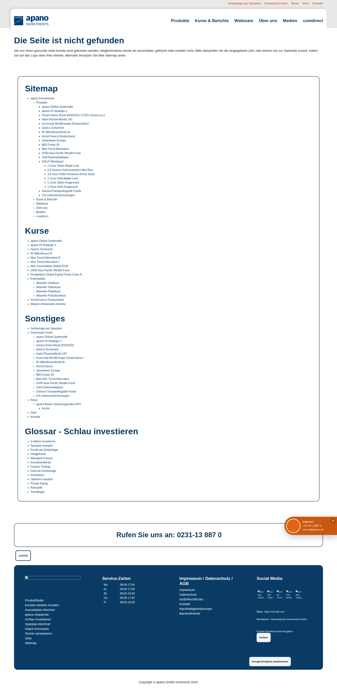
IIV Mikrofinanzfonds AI (56, 132)
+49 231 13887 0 (312, 525)
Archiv (46, 408)
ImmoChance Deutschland (58, 136)
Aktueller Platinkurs (48, 291)
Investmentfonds (41, 462)
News (34, 399)
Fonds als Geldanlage (44, 449)
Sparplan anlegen (42, 445)
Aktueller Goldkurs (47, 282)
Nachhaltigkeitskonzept (195, 609)
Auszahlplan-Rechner (40, 610)
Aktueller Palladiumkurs (51, 295)
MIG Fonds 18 (50, 144)
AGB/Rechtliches (191, 599)
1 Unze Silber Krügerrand (63, 182)
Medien (40, 212)
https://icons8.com (274, 611)
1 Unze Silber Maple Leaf (63, 165)
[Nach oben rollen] (329, 684)
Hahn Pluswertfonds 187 (57, 119)
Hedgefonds (38, 454)
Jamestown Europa (54, 140)
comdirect (42, 216)
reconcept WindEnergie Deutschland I (65, 123)
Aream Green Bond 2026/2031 (55, 345)
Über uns (42, 207)
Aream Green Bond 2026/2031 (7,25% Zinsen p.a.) (73, 115)
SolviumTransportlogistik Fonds (61, 190)
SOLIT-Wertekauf (52, 161)
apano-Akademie (37, 614)
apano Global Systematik (57, 106)
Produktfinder (34, 600)
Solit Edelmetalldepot (55, 157)
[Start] (31, 20)
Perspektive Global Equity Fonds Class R (56, 274)
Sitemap (31, 643)
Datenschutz (188, 594)
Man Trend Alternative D (46, 257)
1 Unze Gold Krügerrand (62, 186)
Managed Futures (41, 458)
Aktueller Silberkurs (48, 287)
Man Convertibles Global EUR (49, 266)
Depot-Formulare (37, 629)
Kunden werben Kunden (42, 605)
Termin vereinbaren (38, 633)
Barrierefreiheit (189, 613)
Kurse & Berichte (46, 199)
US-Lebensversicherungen (58, 195)
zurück (23, 555)
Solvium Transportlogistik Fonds (56, 391)
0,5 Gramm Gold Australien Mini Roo (70, 169)
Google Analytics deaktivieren (270, 661)
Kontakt (35, 416)
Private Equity (39, 483)
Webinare (42, 203)
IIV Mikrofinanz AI (41, 253)
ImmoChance (44, 366)
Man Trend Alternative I (45, 261)
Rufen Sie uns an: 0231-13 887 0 (169, 535)
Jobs (34, 412)
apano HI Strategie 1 (54, 110)
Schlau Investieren (38, 619)
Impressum (187, 590)
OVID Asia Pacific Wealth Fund (61, 153)
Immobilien (37, 475)
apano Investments (42, 98)
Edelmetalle (38, 278)
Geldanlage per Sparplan (46, 328)
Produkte (41, 102)
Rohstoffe (36, 487)
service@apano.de (313, 529)
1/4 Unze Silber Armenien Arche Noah (71, 174)
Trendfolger (38, 491)
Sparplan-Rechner (38, 624)
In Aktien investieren (43, 441)
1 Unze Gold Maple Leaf (62, 178)
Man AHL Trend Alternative (52, 378)
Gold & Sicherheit (53, 127)
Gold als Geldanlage (43, 470)
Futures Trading (40, 466)
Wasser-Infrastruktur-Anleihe (48, 303)
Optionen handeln (42, 479)
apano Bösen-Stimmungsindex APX (58, 404)
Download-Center (42, 332)
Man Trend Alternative (55, 148)
